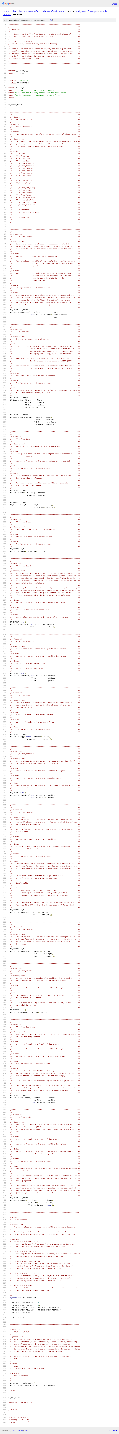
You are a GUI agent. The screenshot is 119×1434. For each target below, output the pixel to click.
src (71, 11)
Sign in (114, 4)
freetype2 (93, 11)
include (103, 11)
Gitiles (14, 1430)
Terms (26, 1430)
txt (109, 1430)
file (50, 20)
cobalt (6, 11)
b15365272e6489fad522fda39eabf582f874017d (42, 11)
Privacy (20, 1430)
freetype (7, 14)
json (115, 1430)
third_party (80, 11)
